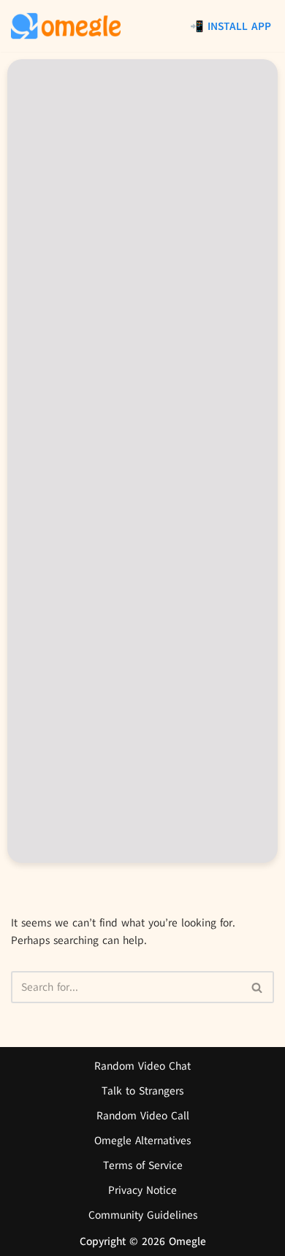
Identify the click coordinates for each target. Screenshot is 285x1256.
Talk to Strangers (142, 1091)
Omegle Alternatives (142, 1140)
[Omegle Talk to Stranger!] (66, 26)
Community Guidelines (142, 1215)
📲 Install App (230, 26)
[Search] (257, 987)
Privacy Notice (142, 1190)
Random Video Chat (142, 1066)
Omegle (187, 1241)
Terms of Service (143, 1165)
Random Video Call (142, 1115)
